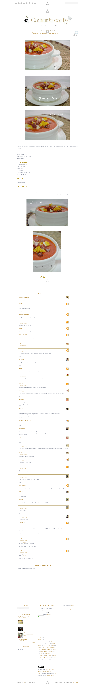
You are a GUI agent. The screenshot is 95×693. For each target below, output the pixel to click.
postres (45, 657)
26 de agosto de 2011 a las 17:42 (23, 345)
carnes (40, 639)
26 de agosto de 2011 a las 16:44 (23, 329)
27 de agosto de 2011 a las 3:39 (23, 429)
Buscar (76, 2)
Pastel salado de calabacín (27, 620)
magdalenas (49, 649)
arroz (48, 635)
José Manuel (21, 359)
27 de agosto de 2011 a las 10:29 (23, 454)
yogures (51, 662)
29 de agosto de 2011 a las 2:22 (23, 517)
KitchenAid (36, 7)
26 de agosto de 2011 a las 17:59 (23, 360)
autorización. (75, 682)
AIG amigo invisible (41, 635)
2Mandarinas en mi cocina (22, 632)
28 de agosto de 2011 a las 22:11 (23, 493)
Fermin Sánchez (22, 428)
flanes (49, 645)
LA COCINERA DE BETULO (25, 420)
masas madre (54, 649)
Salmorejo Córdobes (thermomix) (45, 33)
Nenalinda (21, 408)
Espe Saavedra (21, 322)
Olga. (24, 682)
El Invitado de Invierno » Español (23, 616)
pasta (55, 653)
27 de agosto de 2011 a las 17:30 (23, 468)
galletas (53, 645)
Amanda (20, 507)
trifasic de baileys (22, 485)
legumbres (43, 649)
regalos (55, 659)
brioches (52, 637)
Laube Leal (21, 499)
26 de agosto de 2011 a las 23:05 (23, 400)
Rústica (19, 625)
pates (50, 655)
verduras (47, 662)
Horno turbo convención (50, 647)
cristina (20, 343)
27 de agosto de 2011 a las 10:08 (23, 446)
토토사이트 (25, 542)
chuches (46, 639)
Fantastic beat (21, 538)
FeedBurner (49, 614)
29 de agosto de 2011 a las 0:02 (23, 508)
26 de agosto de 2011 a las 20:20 (23, 369)
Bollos (47, 637)
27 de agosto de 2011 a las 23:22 (23, 486)
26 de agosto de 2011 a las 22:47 (23, 391)
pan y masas (47, 653)
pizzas (41, 657)
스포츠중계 (24, 555)
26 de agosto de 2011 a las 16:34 (23, 315)
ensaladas (48, 643)
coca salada (54, 639)
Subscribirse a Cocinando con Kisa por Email (66, 609)
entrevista (45, 645)
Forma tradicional (52, 7)
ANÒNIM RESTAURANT (24, 297)
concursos (41, 641)
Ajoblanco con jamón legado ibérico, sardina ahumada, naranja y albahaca (28, 634)
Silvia (20, 476)
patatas (46, 655)
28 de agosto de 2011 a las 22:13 (23, 500)
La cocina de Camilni (23, 334)
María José (21, 491)
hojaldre (43, 647)
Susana (20, 437)
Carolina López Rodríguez (24, 314)
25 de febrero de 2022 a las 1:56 (23, 540)
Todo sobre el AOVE (21, 640)
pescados (54, 655)
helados (39, 647)
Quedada (48, 659)
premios (50, 657)
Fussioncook (29, 7)
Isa (19, 459)
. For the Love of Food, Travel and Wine (24, 619)
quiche (52, 659)
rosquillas (40, 661)
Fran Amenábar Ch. (23, 516)
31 (76, 32)
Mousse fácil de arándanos (22, 617)
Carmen (20, 374)
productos (54, 657)
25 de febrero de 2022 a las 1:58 (23, 552)
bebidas (52, 635)
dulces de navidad (53, 641)
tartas (48, 661)
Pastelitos (20, 303)
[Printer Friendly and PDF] (48, 282)
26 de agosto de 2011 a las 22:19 (23, 385)
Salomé (20, 445)
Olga (55, 673)
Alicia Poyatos (21, 399)
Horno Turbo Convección (64, 7)
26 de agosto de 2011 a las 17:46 (23, 351)
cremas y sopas (46, 641)
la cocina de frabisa (22, 522)
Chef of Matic (43, 7)
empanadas (42, 643)
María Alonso (21, 350)
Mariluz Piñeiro (22, 383)
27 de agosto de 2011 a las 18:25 (23, 477)
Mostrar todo (33, 642)
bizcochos (40, 637)
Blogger (72, 605)
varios (43, 662)
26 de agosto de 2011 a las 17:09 (23, 336)
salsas (44, 661)
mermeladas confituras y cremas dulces (46, 651)
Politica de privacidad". (50, 675)
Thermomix (22, 7)
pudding (41, 659)
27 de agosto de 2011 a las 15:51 (23, 460)
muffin (55, 651)
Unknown (20, 368)
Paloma (20, 390)
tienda (52, 661)
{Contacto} (73, 7)
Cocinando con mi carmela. (22, 639)
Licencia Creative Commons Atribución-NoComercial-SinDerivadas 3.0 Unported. (46, 671)
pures (44, 659)
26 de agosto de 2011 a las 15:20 (23, 298)
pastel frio (42, 655)
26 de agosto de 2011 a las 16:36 (23, 323)
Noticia (41, 653)
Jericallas (24, 626)
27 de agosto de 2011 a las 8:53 (23, 438)
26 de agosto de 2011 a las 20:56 (23, 376)
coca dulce (50, 639)
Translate (24, 610)
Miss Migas (21, 452)
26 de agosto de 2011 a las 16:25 (23, 305)
